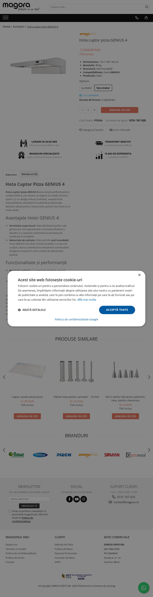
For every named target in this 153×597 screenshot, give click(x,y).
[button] (32, 310)
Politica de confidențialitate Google (76, 319)
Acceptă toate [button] (117, 309)
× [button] (139, 275)
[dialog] (76, 298)
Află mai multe (86, 300)
